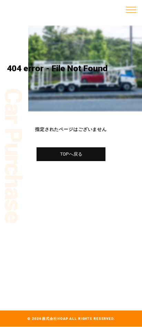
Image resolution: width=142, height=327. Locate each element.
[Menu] (131, 9)
